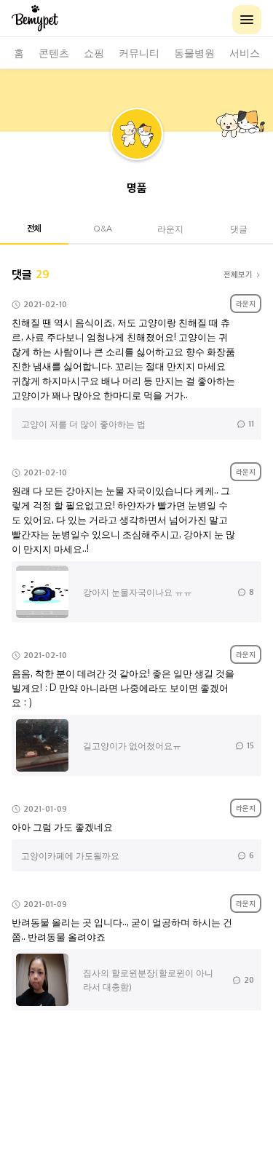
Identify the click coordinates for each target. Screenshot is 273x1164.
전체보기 (238, 274)
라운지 (170, 228)
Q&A (102, 228)
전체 (34, 228)
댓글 (239, 228)
